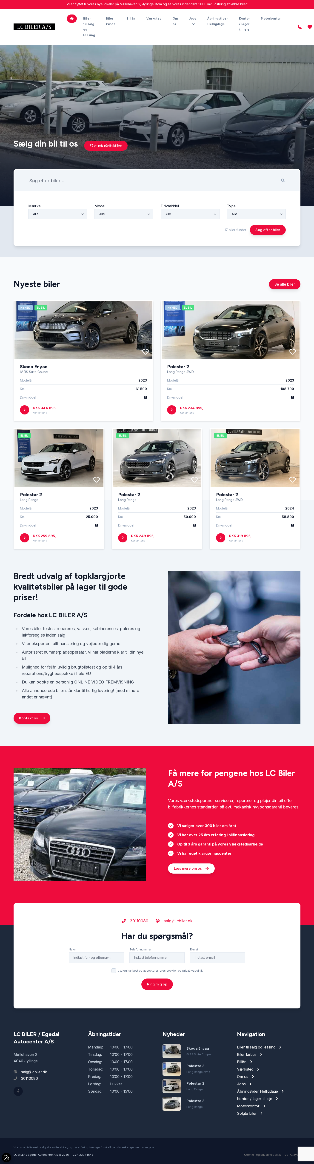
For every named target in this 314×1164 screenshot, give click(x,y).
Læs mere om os (188, 868)
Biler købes (110, 21)
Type (231, 206)
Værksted (154, 18)
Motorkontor (271, 18)
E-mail (194, 949)
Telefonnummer (140, 949)
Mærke (34, 206)
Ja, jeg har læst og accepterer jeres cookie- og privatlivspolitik (160, 970)
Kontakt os (29, 718)
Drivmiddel (170, 206)
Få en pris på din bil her (106, 146)
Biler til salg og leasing (89, 27)
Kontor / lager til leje (244, 24)
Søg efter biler (267, 230)
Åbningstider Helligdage (217, 21)
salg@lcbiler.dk (178, 920)
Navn (72, 949)
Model (99, 206)
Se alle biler (284, 284)
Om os (175, 21)
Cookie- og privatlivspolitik (262, 1154)
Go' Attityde (292, 1154)
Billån (130, 18)
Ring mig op (157, 984)
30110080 (138, 920)
